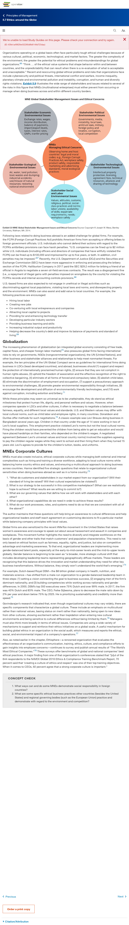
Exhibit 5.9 (29, 83)
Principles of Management (21, 15)
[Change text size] (123, 30)
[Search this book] (115, 30)
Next (120, 896)
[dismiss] (124, 39)
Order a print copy (18, 909)
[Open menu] (4, 30)
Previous (11, 896)
